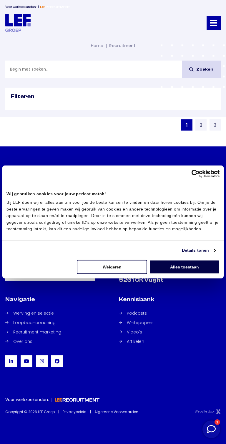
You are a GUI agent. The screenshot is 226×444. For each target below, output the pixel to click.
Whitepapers (140, 323)
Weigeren (112, 267)
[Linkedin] (11, 361)
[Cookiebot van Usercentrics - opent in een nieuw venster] (194, 174)
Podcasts (137, 313)
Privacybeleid (75, 411)
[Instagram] (42, 361)
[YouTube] (26, 361)
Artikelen (135, 341)
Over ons (22, 341)
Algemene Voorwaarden (116, 411)
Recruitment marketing (37, 332)
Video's (134, 332)
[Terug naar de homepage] (18, 23)
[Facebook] (57, 361)
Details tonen (195, 250)
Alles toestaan (184, 267)
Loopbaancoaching (34, 323)
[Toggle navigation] (214, 23)
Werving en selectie (33, 313)
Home (97, 46)
